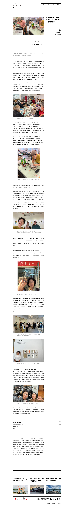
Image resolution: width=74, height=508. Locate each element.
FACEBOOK (59, 503)
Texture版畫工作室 (35, 88)
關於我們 (48, 503)
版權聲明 (53, 503)
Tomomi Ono (17, 130)
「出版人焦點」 (16, 306)
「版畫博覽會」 (37, 250)
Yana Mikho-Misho (40, 300)
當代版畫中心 (16, 84)
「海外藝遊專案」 (34, 67)
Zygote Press (18, 63)
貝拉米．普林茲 (29, 240)
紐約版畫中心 (16, 304)
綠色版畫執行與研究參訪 (18, 424)
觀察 (58, 4)
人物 (48, 4)
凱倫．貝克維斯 (22, 193)
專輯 (43, 4)
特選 (53, 4)
